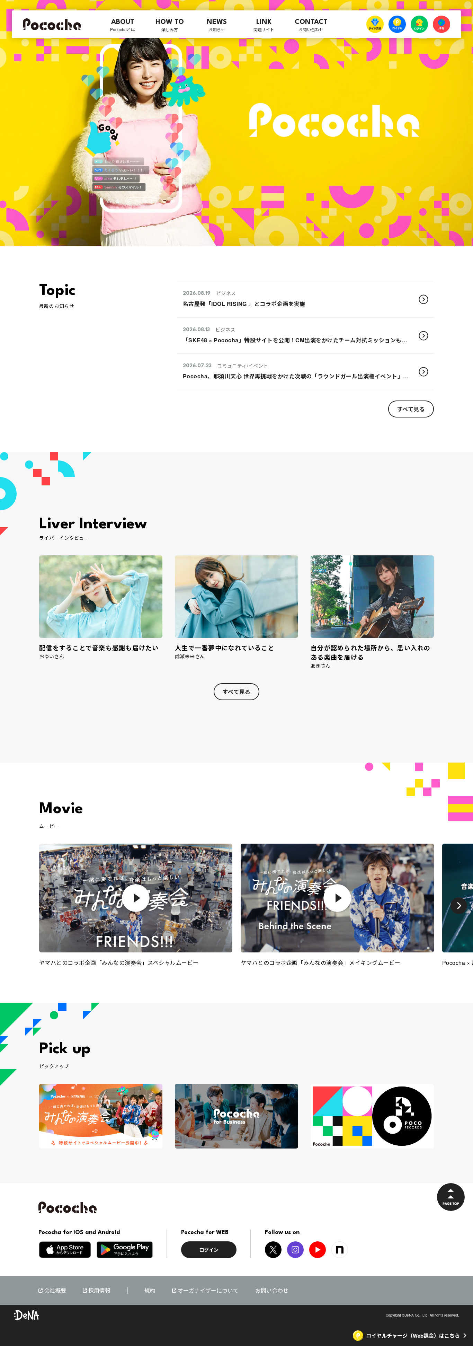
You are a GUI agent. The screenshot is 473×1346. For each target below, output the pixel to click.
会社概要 (55, 1290)
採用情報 (99, 1290)
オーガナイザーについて (208, 1290)
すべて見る (411, 409)
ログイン (208, 1249)
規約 (149, 1290)
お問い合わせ (271, 1290)
